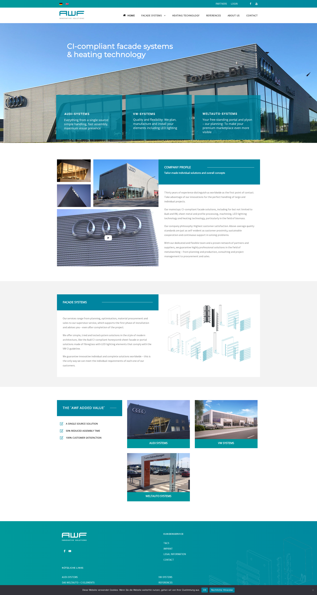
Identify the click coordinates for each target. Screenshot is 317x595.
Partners (221, 3)
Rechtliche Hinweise (222, 590)
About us (234, 15)
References (213, 15)
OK (204, 590)
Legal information (174, 554)
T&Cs (166, 543)
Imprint (168, 548)
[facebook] (250, 3)
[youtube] (256, 3)
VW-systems (144, 114)
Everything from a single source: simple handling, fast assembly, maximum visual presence (86, 124)
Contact (252, 15)
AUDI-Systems (70, 577)
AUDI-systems (77, 114)
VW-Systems (165, 577)
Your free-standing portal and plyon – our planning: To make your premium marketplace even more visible (227, 126)
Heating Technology (186, 15)
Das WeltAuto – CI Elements (78, 582)
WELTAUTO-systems (220, 113)
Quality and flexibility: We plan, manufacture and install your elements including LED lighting (155, 124)
